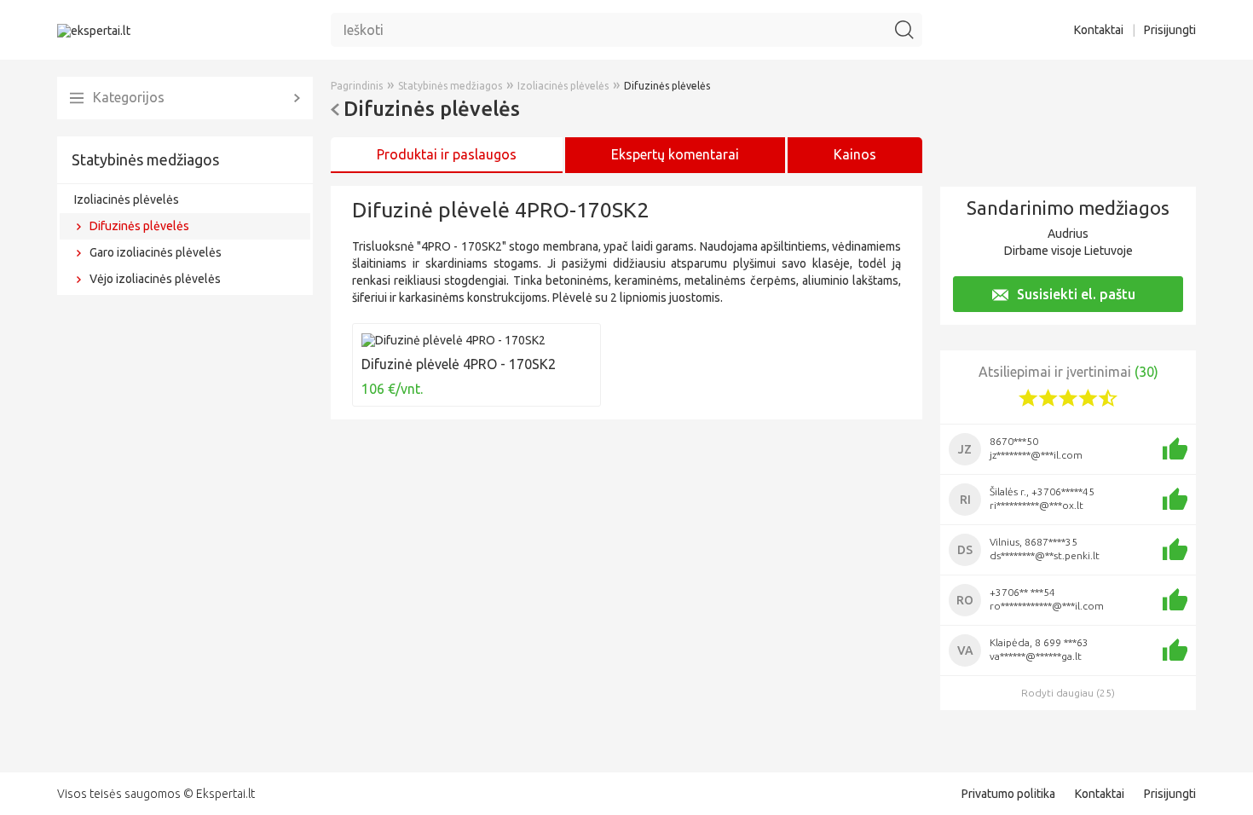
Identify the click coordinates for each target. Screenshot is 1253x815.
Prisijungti (1170, 30)
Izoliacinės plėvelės (126, 199)
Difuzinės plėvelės (139, 226)
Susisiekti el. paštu (1076, 294)
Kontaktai (1098, 30)
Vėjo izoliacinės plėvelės (155, 279)
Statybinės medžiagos (145, 159)
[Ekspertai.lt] (93, 30)
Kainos (855, 154)
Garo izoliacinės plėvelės (156, 252)
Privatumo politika (1008, 794)
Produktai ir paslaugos (447, 154)
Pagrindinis (357, 85)
